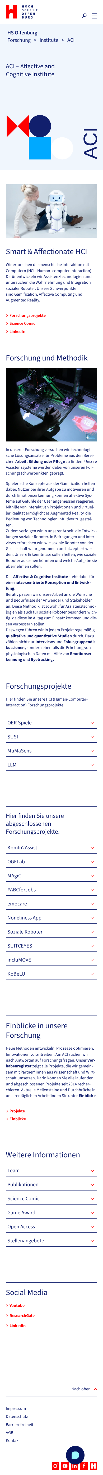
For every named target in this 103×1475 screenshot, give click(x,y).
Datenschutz (17, 1416)
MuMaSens (19, 751)
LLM (12, 765)
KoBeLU (16, 974)
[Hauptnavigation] (94, 16)
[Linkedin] (74, 1466)
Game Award (21, 1212)
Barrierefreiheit (19, 1425)
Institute (49, 40)
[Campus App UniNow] (93, 1466)
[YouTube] (65, 1466)
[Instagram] (55, 1466)
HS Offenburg (22, 33)
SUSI (12, 737)
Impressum (16, 1408)
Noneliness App (24, 918)
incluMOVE (19, 960)
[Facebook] (84, 1466)
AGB (9, 1433)
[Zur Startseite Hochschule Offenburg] (27, 12)
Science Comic (22, 323)
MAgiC (14, 875)
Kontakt (13, 1441)
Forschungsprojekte (28, 315)
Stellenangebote (25, 1240)
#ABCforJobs (21, 890)
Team (13, 1170)
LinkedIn (17, 332)
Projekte (17, 1111)
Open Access (21, 1226)
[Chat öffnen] (75, 1455)
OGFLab (16, 861)
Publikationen (23, 1184)
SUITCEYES (19, 946)
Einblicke (18, 1119)
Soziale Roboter (25, 932)
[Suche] (84, 16)
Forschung (19, 40)
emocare (17, 904)
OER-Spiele (19, 723)
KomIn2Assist (22, 847)
